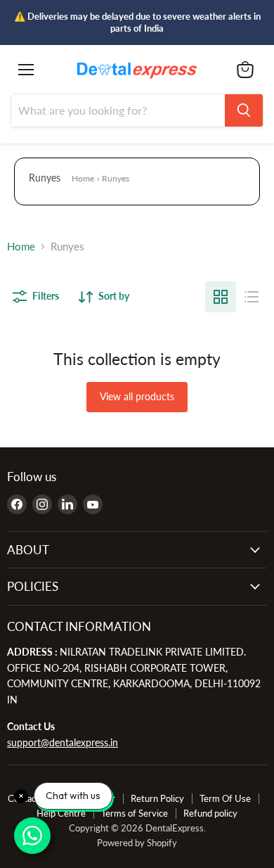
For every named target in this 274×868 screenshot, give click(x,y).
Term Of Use (225, 798)
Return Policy (157, 798)
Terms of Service (134, 813)
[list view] (251, 296)
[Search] (244, 110)
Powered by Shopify (137, 842)
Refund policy (210, 813)
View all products (137, 396)
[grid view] (220, 296)
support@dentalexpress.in (62, 742)
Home (83, 178)
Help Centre (61, 813)
